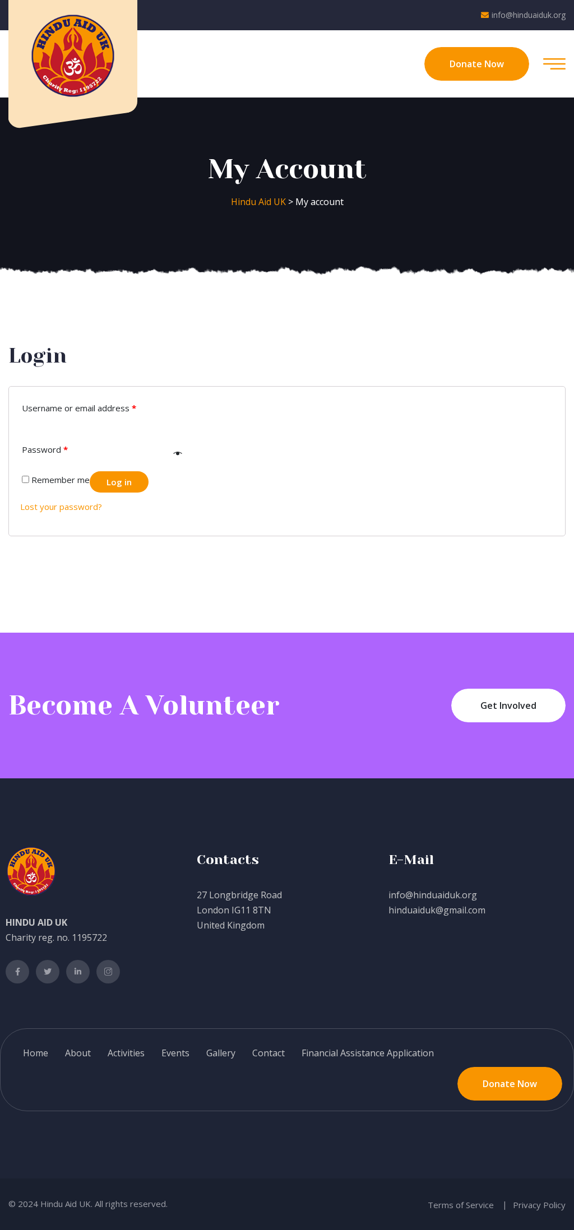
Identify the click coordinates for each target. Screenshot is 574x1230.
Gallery (220, 1053)
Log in (119, 482)
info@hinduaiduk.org (529, 15)
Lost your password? (61, 506)
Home (35, 1053)
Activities (126, 1053)
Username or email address (79, 408)
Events (175, 1053)
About (78, 1053)
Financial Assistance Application (368, 1053)
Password (45, 449)
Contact (268, 1053)
